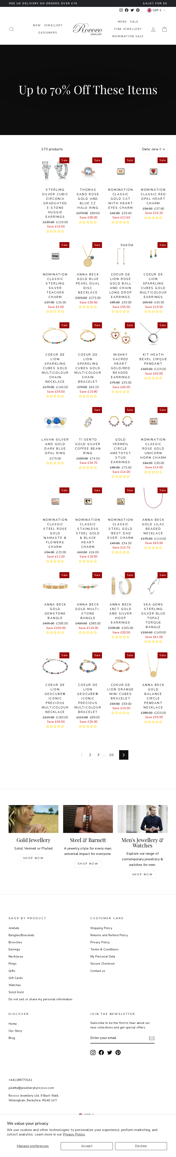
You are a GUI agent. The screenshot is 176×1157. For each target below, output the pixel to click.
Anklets (14, 928)
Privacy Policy (100, 942)
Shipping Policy (101, 928)
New (37, 25)
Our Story (15, 1031)
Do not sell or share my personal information (41, 999)
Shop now (88, 863)
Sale (134, 21)
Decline (141, 1146)
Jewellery (53, 25)
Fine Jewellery (128, 29)
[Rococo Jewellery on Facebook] (101, 1052)
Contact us (97, 971)
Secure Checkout (102, 964)
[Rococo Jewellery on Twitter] (109, 1052)
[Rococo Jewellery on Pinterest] (118, 1052)
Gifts (12, 971)
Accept (87, 1146)
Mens (122, 21)
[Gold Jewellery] (33, 819)
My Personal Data (102, 956)
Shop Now (33, 858)
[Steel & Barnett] (88, 819)
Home (13, 1024)
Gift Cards (16, 978)
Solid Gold (16, 992)
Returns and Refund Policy (109, 935)
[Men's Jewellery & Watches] (142, 819)
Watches (15, 985)
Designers (47, 32)
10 (111, 755)
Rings (13, 964)
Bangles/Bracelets (22, 935)
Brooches (15, 942)
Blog (12, 1038)
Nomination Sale (128, 36)
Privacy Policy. (74, 1134)
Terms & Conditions (104, 949)
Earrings (14, 949)
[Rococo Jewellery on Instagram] (93, 1052)
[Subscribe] (152, 1038)
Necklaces (16, 956)
